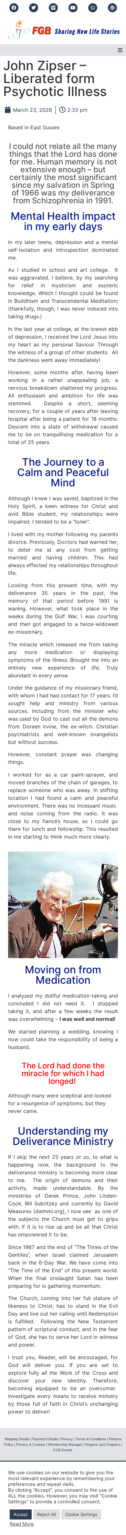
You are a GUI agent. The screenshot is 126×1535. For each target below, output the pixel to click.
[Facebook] (13, 7)
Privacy (67, 1439)
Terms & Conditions (91, 1439)
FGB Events (62, 1450)
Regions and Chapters (103, 1444)
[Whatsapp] (92, 7)
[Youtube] (73, 7)
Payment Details (45, 1439)
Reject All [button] (46, 1514)
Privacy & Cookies (30, 1444)
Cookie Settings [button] (81, 1514)
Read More (22, 1524)
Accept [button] (21, 1514)
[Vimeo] (53, 7)
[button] (120, 50)
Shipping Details (17, 1439)
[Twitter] (33, 7)
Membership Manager (65, 1444)
